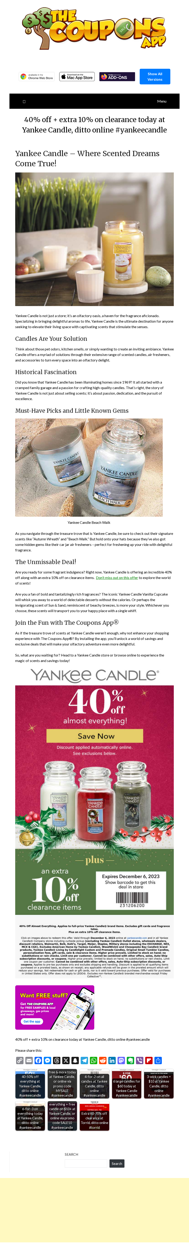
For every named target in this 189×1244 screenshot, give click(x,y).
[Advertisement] (94, 1210)
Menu (161, 101)
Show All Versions (155, 76)
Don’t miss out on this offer (117, 577)
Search (71, 1154)
